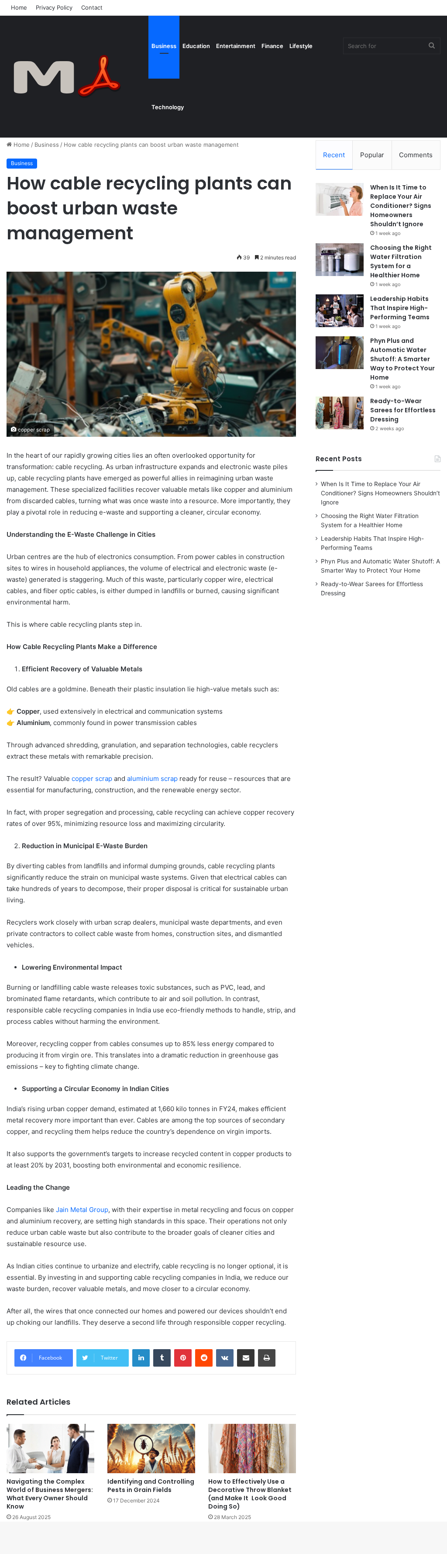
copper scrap (92, 778)
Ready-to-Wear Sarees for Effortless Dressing (403, 410)
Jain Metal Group (82, 1209)
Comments (416, 155)
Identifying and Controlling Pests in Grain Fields (150, 1485)
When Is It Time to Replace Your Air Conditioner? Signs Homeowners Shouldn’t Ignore (400, 205)
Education (196, 45)
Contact (92, 7)
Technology (167, 107)
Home (19, 7)
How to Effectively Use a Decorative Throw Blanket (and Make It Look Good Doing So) (250, 1494)
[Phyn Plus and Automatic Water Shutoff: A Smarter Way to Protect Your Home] (340, 352)
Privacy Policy (54, 7)
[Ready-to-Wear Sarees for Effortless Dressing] (340, 413)
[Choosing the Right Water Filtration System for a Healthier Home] (340, 259)
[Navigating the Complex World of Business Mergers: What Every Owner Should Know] (50, 1448)
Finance (272, 45)
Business (163, 45)
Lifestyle (301, 45)
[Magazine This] (72, 76)
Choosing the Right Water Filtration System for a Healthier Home (401, 261)
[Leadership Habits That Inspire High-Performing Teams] (340, 310)
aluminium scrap (152, 778)
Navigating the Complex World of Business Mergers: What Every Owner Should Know (50, 1494)
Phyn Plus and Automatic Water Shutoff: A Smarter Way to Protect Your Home (402, 359)
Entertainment (235, 45)
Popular (372, 155)
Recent (334, 155)
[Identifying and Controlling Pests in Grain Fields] (151, 1448)
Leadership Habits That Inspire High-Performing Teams (400, 307)
